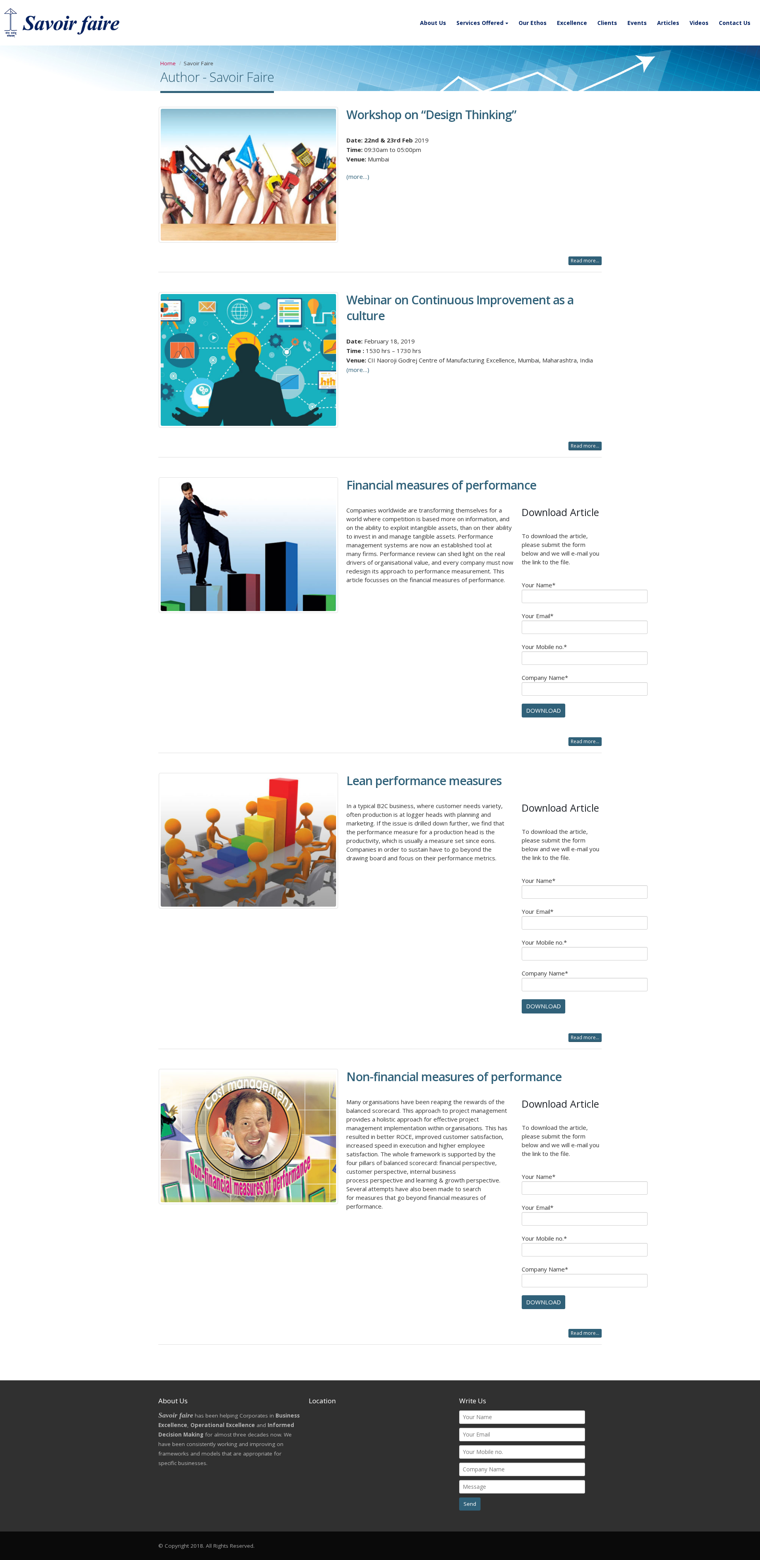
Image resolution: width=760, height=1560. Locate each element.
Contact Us (734, 23)
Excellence (572, 23)
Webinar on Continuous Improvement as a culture (460, 308)
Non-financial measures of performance (454, 1076)
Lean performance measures (424, 780)
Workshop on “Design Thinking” (431, 114)
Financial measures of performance (441, 485)
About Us (433, 23)
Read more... (585, 260)
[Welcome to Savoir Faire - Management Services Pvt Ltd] (63, 23)
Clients (607, 23)
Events (637, 23)
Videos (699, 23)
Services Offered (480, 23)
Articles (668, 23)
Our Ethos (533, 23)
